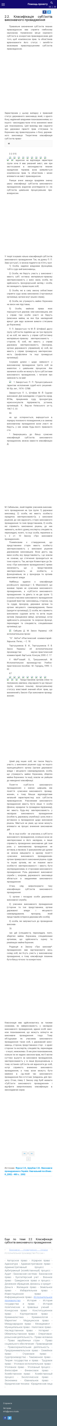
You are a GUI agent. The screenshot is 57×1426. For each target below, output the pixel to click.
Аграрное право (40, 1260)
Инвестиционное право (23, 1293)
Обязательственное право (20, 1333)
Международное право (18, 1323)
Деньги (9, 1287)
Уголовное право (14, 1367)
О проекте (7, 1403)
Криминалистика (14, 1317)
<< (50, 6)
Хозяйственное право (17, 1373)
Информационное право (18, 1297)
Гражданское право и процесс (32, 1280)
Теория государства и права (21, 1360)
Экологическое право (34, 1377)
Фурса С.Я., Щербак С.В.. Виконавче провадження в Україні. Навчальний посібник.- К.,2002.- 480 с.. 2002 (28, 1171)
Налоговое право (41, 1327)
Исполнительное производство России (24, 1253)
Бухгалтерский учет (27, 1277)
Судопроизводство (15, 1357)
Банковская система (25, 1273)
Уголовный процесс (39, 1367)
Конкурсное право (16, 1310)
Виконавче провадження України (28, 1249)
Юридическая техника (17, 1383)
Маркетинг (11, 1320)
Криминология (40, 1317)
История (31, 1300)
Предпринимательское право (21, 1350)
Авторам (7, 1408)
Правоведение (44, 1343)
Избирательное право (34, 1290)
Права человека (43, 1337)
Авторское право (17, 1260)
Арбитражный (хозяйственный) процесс (27, 1270)
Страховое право (34, 1353)
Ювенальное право (36, 1380)
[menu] (3, 4)
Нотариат (44, 1330)
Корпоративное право (34, 1313)
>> (55, 6)
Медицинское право (36, 1320)
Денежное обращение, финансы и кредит (28, 1283)
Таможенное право (40, 1357)
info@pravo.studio (11, 1411)
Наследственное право (19, 1330)
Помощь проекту (38, 4)
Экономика (11, 1380)
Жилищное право (26, 1287)
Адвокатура (11, 1263)
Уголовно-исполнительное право (32, 1363)
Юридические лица (41, 1383)
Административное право (35, 1263)
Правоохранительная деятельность (28, 1347)
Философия (11, 1370)
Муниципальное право (17, 1327)
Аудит (8, 1273)
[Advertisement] (28, 81)
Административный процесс (24, 1267)
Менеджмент (42, 1323)
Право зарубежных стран (24, 1340)
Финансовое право (36, 1370)
